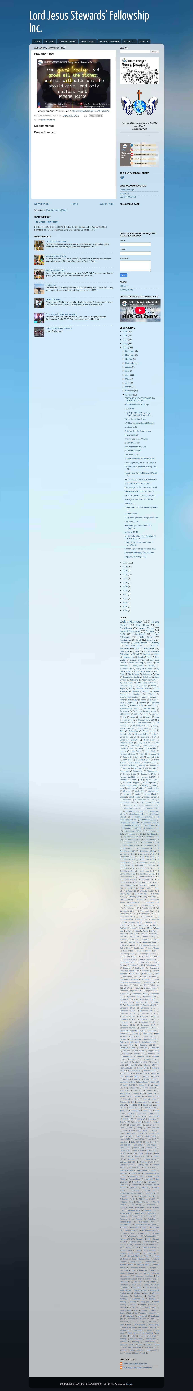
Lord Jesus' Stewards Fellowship (137, 1367)
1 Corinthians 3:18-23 (150, 842)
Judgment (137, 1122)
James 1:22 (138, 1093)
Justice (146, 1122)
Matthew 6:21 (131, 427)
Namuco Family (135, 1179)
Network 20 (154, 765)
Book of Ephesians (130, 631)
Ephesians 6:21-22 (148, 1028)
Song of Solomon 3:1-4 (141, 1259)
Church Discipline (127, 703)
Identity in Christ (149, 1079)
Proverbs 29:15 (126, 1213)
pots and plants (136, 1339)
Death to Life (125, 734)
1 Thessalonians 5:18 (145, 720)
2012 (125, 598)
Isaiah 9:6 (155, 754)
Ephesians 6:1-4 (148, 1025)
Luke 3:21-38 (125, 1148)
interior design (139, 1322)
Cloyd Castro (133, 674)
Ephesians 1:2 (133, 996)
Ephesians (124, 991)
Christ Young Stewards (146, 683)
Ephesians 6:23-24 (128, 740)
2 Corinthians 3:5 (133, 902)
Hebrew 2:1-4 (139, 1053)
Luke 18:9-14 (130, 1133)
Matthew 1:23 (133, 1159)
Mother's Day (135, 1173)
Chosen (156, 956)
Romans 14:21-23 (136, 1236)
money (132, 717)
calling (136, 714)
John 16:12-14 (150, 1108)
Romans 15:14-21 (148, 774)
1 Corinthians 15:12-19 (129, 822)
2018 (125, 575)
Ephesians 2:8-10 (127, 1008)
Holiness (155, 1076)
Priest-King (136, 1205)
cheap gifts (145, 1302)
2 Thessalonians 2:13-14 (132, 922)
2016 (125, 582)
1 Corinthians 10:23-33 (149, 802)
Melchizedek (142, 1170)
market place (154, 1324)
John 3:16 (127, 760)
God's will (135, 745)
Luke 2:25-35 (125, 1145)
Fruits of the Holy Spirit (129, 1042)
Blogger (129, 1384)
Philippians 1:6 (126, 1196)
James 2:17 (139, 1096)
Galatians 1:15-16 (149, 1042)
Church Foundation (127, 962)
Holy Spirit (124, 651)
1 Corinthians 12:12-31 (135, 811)
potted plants (151, 1339)
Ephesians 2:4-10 (149, 1005)
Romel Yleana (126, 1250)
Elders (138, 988)
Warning (144, 785)
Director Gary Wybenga (129, 979)
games (143, 1313)
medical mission (128, 1327)
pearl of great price (147, 1336)
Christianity (133, 731)
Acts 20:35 (129, 408)
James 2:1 (152, 1093)
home (153, 1319)
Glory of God (144, 743)
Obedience (124, 1185)
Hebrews (124, 643)
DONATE (124, 286)
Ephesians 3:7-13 (127, 1014)
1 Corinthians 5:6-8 (146, 854)
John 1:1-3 (135, 1111)
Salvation (151, 640)
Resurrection (138, 771)
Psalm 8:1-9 (137, 1216)
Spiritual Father (152, 780)
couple (143, 1305)
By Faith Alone (126, 683)
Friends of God (135, 1039)
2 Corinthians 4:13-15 (150, 905)
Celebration (144, 956)
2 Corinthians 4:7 (148, 908)
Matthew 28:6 (143, 1165)
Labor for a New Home (56, 241)
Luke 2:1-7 (152, 1139)
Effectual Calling (141, 734)
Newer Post (41, 203)
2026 (125, 332)
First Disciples (150, 1036)
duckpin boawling (149, 1307)
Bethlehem (124, 945)
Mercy (153, 1170)
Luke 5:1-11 (151, 1150)
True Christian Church (129, 785)
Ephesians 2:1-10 (148, 737)
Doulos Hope (149, 982)
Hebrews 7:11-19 (126, 1073)
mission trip (124, 1330)
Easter (153, 686)
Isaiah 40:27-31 (129, 1085)
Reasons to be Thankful (131, 1219)
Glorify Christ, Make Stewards (59, 328)
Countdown (149, 648)
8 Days (145, 931)
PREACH (144, 1188)
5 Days (149, 928)
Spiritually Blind (143, 1264)
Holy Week (150, 751)
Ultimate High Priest (151, 1284)
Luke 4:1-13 (138, 1148)
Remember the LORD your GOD (139, 491)
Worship (151, 1296)
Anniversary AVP (149, 680)
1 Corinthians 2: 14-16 (133, 834)
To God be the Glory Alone (144, 711)
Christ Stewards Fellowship (135, 1363)
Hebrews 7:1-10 (150, 1071)
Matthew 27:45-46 (147, 1162)
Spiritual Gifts (149, 708)
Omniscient (136, 1185)
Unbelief (125, 1287)
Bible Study (145, 637)
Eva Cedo (152, 706)
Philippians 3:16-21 (147, 1199)
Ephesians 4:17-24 (148, 1016)
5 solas (150, 631)
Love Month (135, 763)
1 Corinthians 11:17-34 (131, 808)
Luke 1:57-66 (139, 1139)
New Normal (137, 1182)
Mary (130, 1156)
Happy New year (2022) (135, 557)
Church (136, 654)
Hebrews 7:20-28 (142, 1073)
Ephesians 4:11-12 (127, 1016)
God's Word (143, 1048)
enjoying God (125, 1310)
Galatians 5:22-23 (147, 1045)
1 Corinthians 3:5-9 (130, 845)
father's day (133, 700)
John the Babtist (143, 760)
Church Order (144, 962)
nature (149, 1330)
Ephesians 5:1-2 (127, 1022)
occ (157, 1333)
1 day (145, 897)
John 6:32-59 (128, 1119)
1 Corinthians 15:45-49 (131, 825)
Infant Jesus (143, 1082)
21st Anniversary (127, 728)
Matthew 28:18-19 (127, 1165)
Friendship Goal (150, 1039)
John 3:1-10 (129, 1116)
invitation (152, 1322)
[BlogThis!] (93, 115)
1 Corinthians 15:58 (151, 825)
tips (121, 1353)
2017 (125, 578)
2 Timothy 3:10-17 (127, 925)
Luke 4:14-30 (151, 1148)
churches (155, 714)
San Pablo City (149, 1253)
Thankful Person (127, 1273)
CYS (122, 634)
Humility (125, 1079)
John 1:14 (139, 757)
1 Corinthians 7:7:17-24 (146, 865)
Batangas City (126, 668)
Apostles (145, 939)
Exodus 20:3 (125, 1034)
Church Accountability (147, 959)
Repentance (125, 771)
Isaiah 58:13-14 (149, 1088)
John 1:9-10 (142, 1113)
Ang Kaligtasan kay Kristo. (136, 447)
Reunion (123, 1227)
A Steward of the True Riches (138, 431)
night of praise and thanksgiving (140, 1333)
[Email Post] (85, 115)
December (130, 351)
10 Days (153, 897)
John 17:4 (124, 1111)
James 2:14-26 (126, 1096)
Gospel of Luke (127, 748)
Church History (149, 731)
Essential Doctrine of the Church (132, 1031)
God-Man (126, 1051)
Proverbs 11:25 (131, 435)
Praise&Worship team (129, 708)
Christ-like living (129, 959)
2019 (125, 571)
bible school (125, 714)
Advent (153, 934)
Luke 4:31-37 (125, 1150)
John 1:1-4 (147, 1111)
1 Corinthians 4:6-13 (147, 851)
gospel (144, 700)
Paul (157, 674)
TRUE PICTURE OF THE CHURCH (140, 495)
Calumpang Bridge (127, 954)
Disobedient (145, 979)
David (157, 974)
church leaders (153, 788)
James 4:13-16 (153, 1096)
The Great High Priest (46, 221)
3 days (133, 928)
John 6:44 (152, 1119)
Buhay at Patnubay (144, 668)
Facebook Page (127, 189)
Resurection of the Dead (145, 1225)
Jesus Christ (146, 628)
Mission (146, 691)
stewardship (128, 657)
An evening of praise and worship (60, 314)
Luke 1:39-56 (151, 1136)
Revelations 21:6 (132, 1230)
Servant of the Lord (135, 1256)
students (123, 1350)
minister (153, 1327)
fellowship (134, 680)
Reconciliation (125, 1222)
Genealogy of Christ (127, 1048)
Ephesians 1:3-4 (126, 1002)
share (157, 1344)
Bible (133, 945)
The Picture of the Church (136, 439)
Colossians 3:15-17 (135, 965)
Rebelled (151, 1219)
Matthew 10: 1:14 (142, 1156)
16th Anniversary (144, 723)
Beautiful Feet (133, 942)
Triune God (124, 1284)
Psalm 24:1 (130, 503)
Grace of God (138, 1051)
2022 (125, 347)
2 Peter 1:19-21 (141, 919)
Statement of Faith (67, 41)
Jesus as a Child (144, 1102)
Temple (153, 1267)
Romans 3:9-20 (126, 1245)
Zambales (123, 1299)
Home (37, 41)
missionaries (138, 1330)
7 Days (137, 931)
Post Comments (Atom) (56, 210)
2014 (125, 590)
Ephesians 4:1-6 (148, 1014)
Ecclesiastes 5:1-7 (140, 985)
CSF (137, 648)
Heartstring (126, 1053)
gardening (153, 1313)
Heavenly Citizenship (147, 748)
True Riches (136, 1284)
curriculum (134, 1307)
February (129, 391)
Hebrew (123, 751)
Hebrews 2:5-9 (150, 1059)
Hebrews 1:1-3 (143, 1056)
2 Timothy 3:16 (142, 925)
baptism (146, 654)
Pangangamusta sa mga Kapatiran (140, 463)
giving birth (130, 1316)
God (130, 688)
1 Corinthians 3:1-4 (151, 840)
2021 (125, 563)
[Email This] (90, 115)
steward (153, 700)
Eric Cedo (142, 625)
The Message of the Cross (143, 1276)
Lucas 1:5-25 (127, 1130)
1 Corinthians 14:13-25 (142, 817)
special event (150, 1347)
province (123, 1342)
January (129, 395)
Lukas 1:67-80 (142, 1130)
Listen (130, 1128)
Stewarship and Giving (56, 256)
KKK (124, 1125)
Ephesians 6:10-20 (127, 1028)
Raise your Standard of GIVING (139, 499)
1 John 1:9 (142, 885)
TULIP (138, 640)
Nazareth (148, 1179)
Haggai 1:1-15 (153, 1051)
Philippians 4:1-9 (126, 1202)
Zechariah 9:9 (138, 1299)
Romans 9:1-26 (132, 1247)
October (129, 359)
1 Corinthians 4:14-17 (145, 848)
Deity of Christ (142, 686)
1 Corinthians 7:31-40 (145, 862)
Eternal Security (136, 706)
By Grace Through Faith (146, 951)
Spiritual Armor (150, 1262)
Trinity (151, 694)
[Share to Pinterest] (101, 115)
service (149, 1344)
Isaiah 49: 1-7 (145, 1085)
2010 (125, 606)
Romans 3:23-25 (149, 1242)
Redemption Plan (146, 1222)
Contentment (140, 968)
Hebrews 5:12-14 (126, 1068)
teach (131, 1350)
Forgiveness (149, 740)
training (128, 1353)
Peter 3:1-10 (151, 1193)
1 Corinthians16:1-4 (147, 879)
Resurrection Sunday (131, 677)
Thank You (142, 1270)
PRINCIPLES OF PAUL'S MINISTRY (141, 479)
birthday (155, 643)
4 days (141, 928)
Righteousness (153, 771)
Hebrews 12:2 (128, 1056)
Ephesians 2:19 (133, 1005)
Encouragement (150, 988)
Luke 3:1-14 (151, 1145)
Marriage (135, 691)
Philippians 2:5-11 (140, 768)
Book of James (153, 948)
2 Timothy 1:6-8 (151, 922)
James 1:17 (151, 1091)
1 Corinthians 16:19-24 (131, 828)
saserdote (123, 1344)
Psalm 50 (124, 1216)
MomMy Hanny (126, 289)
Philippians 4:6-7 (142, 1202)
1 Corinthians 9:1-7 (146, 871)
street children (135, 797)
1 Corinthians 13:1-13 (137, 814)
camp (145, 714)
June (127, 375)
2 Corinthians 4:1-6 (130, 905)
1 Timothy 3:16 (141, 894)
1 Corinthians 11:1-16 (150, 805)
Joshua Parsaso (140, 643)
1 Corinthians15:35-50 (146, 877)
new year (127, 794)
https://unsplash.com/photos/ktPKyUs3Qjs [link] (90, 111)
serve (157, 717)
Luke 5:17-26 (138, 1153)
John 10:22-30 (134, 1105)
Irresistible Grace (142, 688)
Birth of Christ (125, 948)
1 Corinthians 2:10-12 (132, 837)
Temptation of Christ (127, 1270)
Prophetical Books (127, 1207)
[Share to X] (96, 115)
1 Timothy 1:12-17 (147, 891)
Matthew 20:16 (150, 1159)
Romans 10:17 (128, 1233)
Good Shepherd (149, 745)
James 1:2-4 (125, 1093)
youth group (128, 720)
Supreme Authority (138, 1267)
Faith (149, 657)
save (132, 1344)
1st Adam (140, 899)
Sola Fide (147, 677)
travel (136, 1353)
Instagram (124, 193)
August (128, 367)
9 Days (153, 931)
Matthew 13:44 (131, 532)
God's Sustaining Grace (135, 419)
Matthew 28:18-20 (127, 765)
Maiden (149, 1153)
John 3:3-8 (141, 1116)
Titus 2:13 (138, 1282)
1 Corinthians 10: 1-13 (144, 800)
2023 (125, 343)
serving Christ (150, 794)
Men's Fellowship (136, 663)
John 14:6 (127, 757)
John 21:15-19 (153, 757)
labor (122, 1324)
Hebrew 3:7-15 (153, 1053)
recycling (135, 1342)
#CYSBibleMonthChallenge (137, 404)
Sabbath (123, 780)
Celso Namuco (131, 621)
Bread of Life (128, 951)
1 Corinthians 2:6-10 (133, 840)
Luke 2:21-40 (151, 1142)
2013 (125, 594)
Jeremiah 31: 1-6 (127, 1102)
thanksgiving (151, 1350)
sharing (123, 797)
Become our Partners (109, 41)
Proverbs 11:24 (48, 120)
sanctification (150, 1342)
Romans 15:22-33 (127, 777)
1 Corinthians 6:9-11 (147, 859)
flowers (122, 1313)
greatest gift (142, 1316)
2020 (125, 567)
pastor (148, 717)
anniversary (138, 666)
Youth (154, 785)
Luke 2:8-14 (138, 1145)
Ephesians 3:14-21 (148, 1011)
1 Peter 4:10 (131, 891)
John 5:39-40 (154, 1116)
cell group (131, 788)
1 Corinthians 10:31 (130, 805)
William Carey (140, 1290)
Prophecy (151, 1205)
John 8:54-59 (125, 1122)
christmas (139, 634)
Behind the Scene (149, 942)
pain (124, 1336)
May (127, 379)
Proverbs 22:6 (150, 1210)
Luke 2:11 (124, 1142)
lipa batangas (153, 791)
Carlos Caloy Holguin (128, 956)
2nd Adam (124, 928)
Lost (147, 1128)
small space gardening (132, 1347)
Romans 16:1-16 (126, 1239)
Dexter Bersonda (149, 977)
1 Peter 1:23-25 (144, 888)
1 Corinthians (125, 800)
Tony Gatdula (151, 1282)
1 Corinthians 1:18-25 (133, 831)
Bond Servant (139, 948)
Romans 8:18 (140, 1245)
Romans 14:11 (129, 774)
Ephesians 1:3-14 (147, 999)
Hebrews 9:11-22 (132, 1076)
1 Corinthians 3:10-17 (130, 842)
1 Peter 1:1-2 (130, 888)
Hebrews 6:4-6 (134, 1071)
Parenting (135, 1190)
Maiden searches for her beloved (139, 458)
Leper (122, 1128)
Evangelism (152, 1031)
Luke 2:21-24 (136, 1142)
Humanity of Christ (127, 754)
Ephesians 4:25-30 (127, 1019)
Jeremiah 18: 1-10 (131, 1099)
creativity (123, 1307)
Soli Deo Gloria (134, 645)
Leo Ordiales (151, 1125)
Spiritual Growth (126, 1264)
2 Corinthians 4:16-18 (130, 908)
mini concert (142, 1327)
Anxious (123, 939)
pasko (133, 1336)
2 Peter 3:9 (154, 919)
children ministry (137, 660)
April (127, 383)
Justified (156, 1122)
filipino (153, 1310)
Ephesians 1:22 (149, 996)
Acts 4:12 (144, 934)
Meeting (142, 765)
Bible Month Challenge (147, 945)
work (143, 1353)
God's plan (155, 1048)
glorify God (139, 791)
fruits (130, 1313)
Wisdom (137, 1293)
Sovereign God (135, 1262)
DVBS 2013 (134, 974)
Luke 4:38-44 (138, 1150)
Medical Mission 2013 (55, 270)
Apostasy (134, 939)
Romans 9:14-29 (149, 1247)
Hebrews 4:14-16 (149, 1065)
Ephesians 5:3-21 (127, 1025)
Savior (133, 780)
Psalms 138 (151, 1216)
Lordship (138, 1128)
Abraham (123, 934)
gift (121, 1316)
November (130, 355)
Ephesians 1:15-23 (140, 994)
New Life (126, 768)
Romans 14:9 (151, 1236)
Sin (141, 780)
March (128, 387)
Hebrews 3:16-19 (140, 1062)
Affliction (123, 936)
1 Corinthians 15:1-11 (147, 820)
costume (133, 1305)
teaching (140, 1350)
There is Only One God (147, 1279)
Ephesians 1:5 (141, 1002)
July (127, 371)
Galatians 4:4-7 (126, 1045)
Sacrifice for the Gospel (129, 1253)
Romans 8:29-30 (148, 777)
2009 (125, 610)
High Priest (136, 751)
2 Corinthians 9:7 (132, 443)
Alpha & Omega (149, 936)
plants (137, 794)
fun (136, 1313)
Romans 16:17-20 (142, 1239)
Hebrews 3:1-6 (125, 1062)
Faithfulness (147, 1034)
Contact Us (129, 41)
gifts (124, 717)
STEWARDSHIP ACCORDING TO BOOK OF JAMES (140, 399)
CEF (154, 728)
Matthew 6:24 (131, 514)
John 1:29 (130, 1113)
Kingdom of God (136, 1125)
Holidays (145, 1076)
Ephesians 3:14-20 (127, 1011)
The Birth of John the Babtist (137, 483)
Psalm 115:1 (139, 1213)
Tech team (124, 711)
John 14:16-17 (134, 1108)
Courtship (146, 971)
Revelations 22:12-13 (150, 1230)
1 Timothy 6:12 (134, 897)
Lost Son (155, 1128)
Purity (153, 768)
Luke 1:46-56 (125, 1139)
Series (122, 1256)
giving (156, 654)
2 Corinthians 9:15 (133, 451)
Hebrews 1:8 (133, 1059)
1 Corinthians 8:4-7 (146, 868)
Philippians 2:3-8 (127, 1199)
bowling (123, 1302)
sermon (140, 1344)
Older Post (106, 203)
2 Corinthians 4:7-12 (141, 726)
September (130, 363)
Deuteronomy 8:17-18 (131, 977)
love (137, 651)
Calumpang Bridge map (147, 954)
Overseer (133, 1188)
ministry (151, 666)
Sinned (125, 1259)
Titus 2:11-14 (125, 1282)
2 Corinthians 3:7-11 (151, 902)
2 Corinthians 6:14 (146, 911)
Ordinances (147, 674)
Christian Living (126, 686)
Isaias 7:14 (138, 1091)
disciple (153, 697)
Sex (146, 1256)
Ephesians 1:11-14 (128, 737)
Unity (144, 697)
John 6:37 (141, 1119)
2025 (125, 336)
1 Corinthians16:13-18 (147, 882)
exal (136, 1310)
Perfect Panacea (53, 299)
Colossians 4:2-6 (152, 965)
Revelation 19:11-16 (138, 1227)
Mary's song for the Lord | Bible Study (141, 517)
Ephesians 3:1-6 (148, 1008)
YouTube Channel (128, 197)
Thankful (153, 1270)
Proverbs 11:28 (131, 521)
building (133, 1302)
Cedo (122, 731)
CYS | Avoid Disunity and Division (139, 423)
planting (123, 1339)
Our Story (49, 41)
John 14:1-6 (147, 1105)
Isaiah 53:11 (134, 1088)
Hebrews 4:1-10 (133, 1065)
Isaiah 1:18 (154, 1082)
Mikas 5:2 (123, 1173)
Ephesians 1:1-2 (137, 991)
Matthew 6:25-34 (126, 1170)
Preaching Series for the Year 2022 (140, 549)
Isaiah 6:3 (143, 754)
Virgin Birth (136, 1287)
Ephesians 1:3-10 (127, 999)
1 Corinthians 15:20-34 (150, 822)
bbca (122, 788)
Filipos (122, 688)
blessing (152, 1299)
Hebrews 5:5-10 (142, 1068)
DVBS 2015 (146, 974)
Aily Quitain (134, 936)
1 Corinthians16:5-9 (127, 885)
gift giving (127, 791)
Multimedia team (137, 1176)
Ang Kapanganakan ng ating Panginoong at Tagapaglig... (138, 413)
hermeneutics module (137, 1319)
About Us (144, 41)
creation (153, 1305)
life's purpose (140, 1324)
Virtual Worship (150, 1287)
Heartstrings (125, 640)
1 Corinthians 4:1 (148, 845)
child (141, 788)
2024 (125, 339)
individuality (124, 1322)
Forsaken (123, 1039)
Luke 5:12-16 (125, 1153)
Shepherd (155, 1256)
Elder (154, 734)
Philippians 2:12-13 (147, 1196)
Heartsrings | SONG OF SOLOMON (141, 487)
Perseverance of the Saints (131, 1193)
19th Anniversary (126, 899)
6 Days (128, 931)
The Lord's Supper (131, 783)
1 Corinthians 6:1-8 (146, 857)
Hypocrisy (136, 1079)
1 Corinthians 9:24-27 (146, 874)
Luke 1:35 (128, 1136)
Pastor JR (150, 1190)
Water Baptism (125, 1290)
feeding (144, 1310)
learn (129, 1324)
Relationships (125, 1225)
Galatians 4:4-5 (126, 743)
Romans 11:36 (143, 1233)
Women (146, 1293)
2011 (125, 602)
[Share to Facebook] (98, 115)
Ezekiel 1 (136, 1034)
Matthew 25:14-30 (127, 1162)
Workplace (138, 1296)
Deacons (142, 703)
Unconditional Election (129, 697)
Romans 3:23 (134, 1242)
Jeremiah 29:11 (149, 1099)
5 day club (143, 728)
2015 (125, 586)
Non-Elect (151, 1182)
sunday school (150, 797)
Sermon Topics (88, 41)
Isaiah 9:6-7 (124, 1091)
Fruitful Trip (51, 285)
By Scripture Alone (142, 671)
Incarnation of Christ (127, 1082)
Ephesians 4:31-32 (148, 1019)
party (140, 717)
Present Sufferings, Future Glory (139, 553)
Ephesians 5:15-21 (147, 1022)
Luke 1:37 (139, 1136)
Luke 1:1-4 (143, 1133)
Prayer (149, 663)
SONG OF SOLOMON (146, 1250)
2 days (153, 925)
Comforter (127, 968)
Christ (140, 657)
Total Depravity (149, 783)
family (122, 700)
